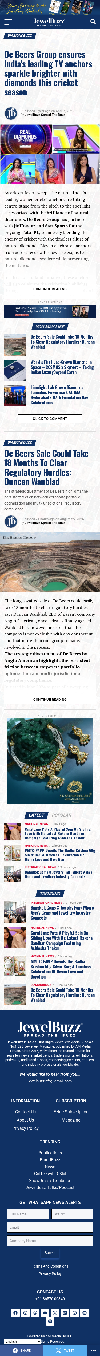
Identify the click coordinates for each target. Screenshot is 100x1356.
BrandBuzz (50, 1159)
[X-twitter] (55, 1313)
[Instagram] (25, 1313)
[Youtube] (45, 1313)
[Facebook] (15, 1313)
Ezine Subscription (71, 1111)
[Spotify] (50, 1321)
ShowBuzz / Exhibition (50, 1180)
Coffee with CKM (50, 1173)
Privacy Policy (25, 1128)
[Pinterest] (84, 1313)
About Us (25, 1120)
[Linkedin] (65, 1313)
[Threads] (35, 1313)
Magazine (71, 1120)
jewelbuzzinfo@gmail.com (50, 1081)
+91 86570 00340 (50, 1299)
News (50, 1166)
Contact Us (25, 1111)
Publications (50, 1152)
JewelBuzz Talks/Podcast (50, 1187)
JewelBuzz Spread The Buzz (45, 115)
